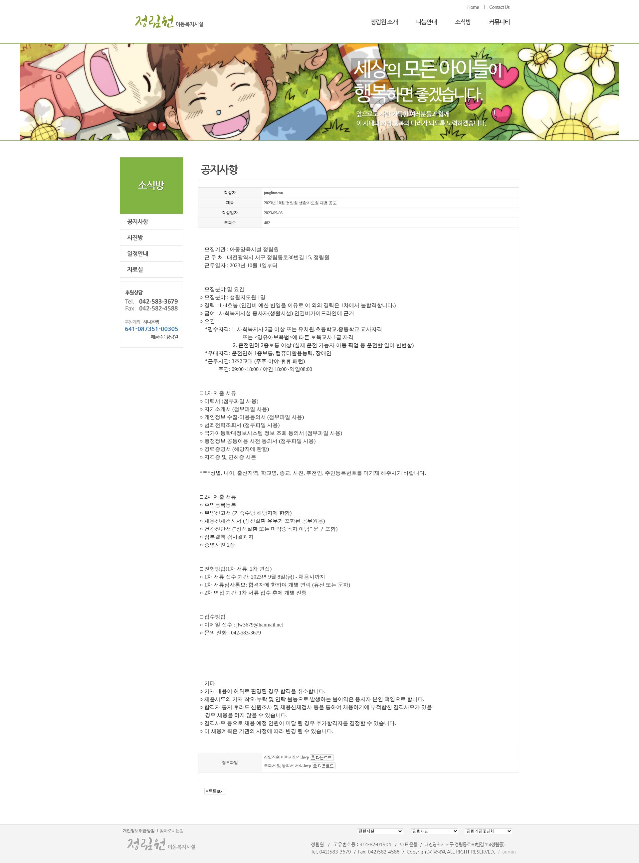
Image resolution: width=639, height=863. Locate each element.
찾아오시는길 (172, 830)
